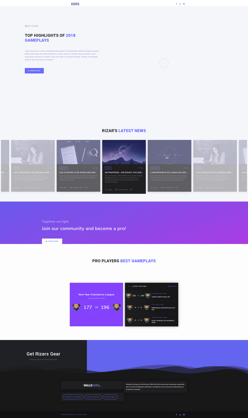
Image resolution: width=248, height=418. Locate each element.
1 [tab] (91, 319)
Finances (155, 168)
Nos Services (132, 4)
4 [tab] (99, 319)
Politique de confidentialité (73, 397)
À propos (168, 4)
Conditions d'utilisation (93, 397)
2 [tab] (93, 319)
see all (171, 286)
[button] (34, 70)
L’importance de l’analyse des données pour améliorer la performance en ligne (169, 172)
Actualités (121, 4)
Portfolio (144, 4)
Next (244, 167)
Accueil (110, 4)
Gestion (63, 168)
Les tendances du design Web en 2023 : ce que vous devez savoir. (33, 172)
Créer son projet (156, 4)
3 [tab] (96, 319)
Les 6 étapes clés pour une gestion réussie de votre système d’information (78, 172)
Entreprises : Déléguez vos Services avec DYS (124, 172)
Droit (108, 168)
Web (16, 168)
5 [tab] (102, 319)
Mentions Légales (110, 397)
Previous (3, 167)
